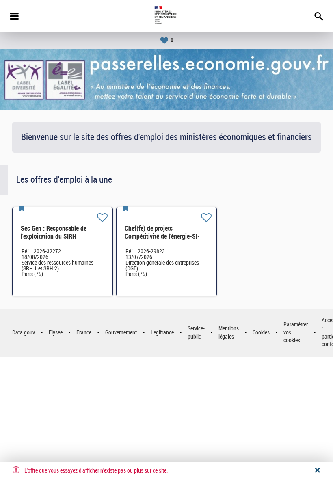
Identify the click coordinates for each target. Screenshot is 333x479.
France (83, 332)
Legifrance (162, 332)
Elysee (56, 332)
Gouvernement (121, 332)
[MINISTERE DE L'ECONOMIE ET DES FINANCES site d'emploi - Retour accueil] (166, 16)
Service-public (196, 332)
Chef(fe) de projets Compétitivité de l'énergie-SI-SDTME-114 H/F (162, 236)
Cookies (261, 332)
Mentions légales (228, 332)
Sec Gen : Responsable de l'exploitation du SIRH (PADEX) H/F (53, 236)
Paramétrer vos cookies (295, 332)
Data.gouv (23, 332)
